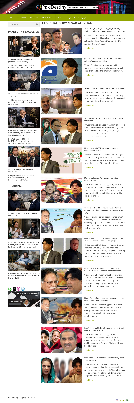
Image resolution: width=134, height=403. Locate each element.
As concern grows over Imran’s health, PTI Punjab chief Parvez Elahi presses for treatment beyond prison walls (23, 244)
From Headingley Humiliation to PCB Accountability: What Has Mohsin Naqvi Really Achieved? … (22, 132)
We (61, 17)
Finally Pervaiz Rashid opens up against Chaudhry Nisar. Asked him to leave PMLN (104, 299)
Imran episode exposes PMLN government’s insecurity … (20, 60)
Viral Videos (48, 17)
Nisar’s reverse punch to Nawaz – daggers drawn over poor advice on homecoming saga (104, 239)
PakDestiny (13, 397)
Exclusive (22, 17)
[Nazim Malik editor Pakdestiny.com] (24, 306)
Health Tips (34, 17)
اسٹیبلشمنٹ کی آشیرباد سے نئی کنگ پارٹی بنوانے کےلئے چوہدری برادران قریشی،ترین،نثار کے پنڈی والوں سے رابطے (104, 30)
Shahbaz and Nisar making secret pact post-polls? (104, 88)
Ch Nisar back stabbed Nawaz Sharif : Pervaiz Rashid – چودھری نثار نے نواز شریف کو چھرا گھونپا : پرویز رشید (104, 210)
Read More (89, 48)
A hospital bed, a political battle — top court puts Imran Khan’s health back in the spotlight (24, 275)
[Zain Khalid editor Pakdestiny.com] (24, 298)
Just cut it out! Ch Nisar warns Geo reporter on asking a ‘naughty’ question (103, 59)
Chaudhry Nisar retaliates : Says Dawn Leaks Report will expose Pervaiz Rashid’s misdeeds (102, 269)
